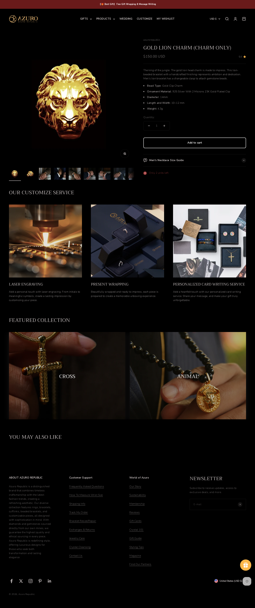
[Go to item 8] (119, 174)
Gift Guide (135, 538)
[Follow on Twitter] (21, 581)
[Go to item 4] (60, 174)
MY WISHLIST (166, 19)
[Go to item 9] (134, 174)
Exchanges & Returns (82, 529)
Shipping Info (77, 504)
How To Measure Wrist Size (86, 495)
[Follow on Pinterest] (40, 581)
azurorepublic (151, 40)
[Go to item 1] (15, 174)
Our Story (135, 486)
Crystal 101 (136, 529)
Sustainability (137, 495)
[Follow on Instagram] (30, 581)
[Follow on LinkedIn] (49, 581)
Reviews (134, 512)
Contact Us (76, 555)
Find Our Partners (140, 564)
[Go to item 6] (90, 174)
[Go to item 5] (75, 174)
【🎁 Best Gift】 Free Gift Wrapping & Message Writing (127, 4)
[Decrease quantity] (149, 125)
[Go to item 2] (30, 174)
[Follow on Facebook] (11, 581)
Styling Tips (136, 547)
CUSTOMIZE (144, 19)
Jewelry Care (77, 538)
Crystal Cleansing (80, 547)
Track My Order (78, 512)
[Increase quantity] (164, 125)
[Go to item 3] (45, 174)
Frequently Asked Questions (86, 486)
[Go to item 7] (105, 174)
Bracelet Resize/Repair (82, 521)
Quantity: (148, 117)
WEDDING (125, 19)
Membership (137, 504)
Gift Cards (135, 521)
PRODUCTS (103, 19)
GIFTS (84, 19)
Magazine (135, 555)
